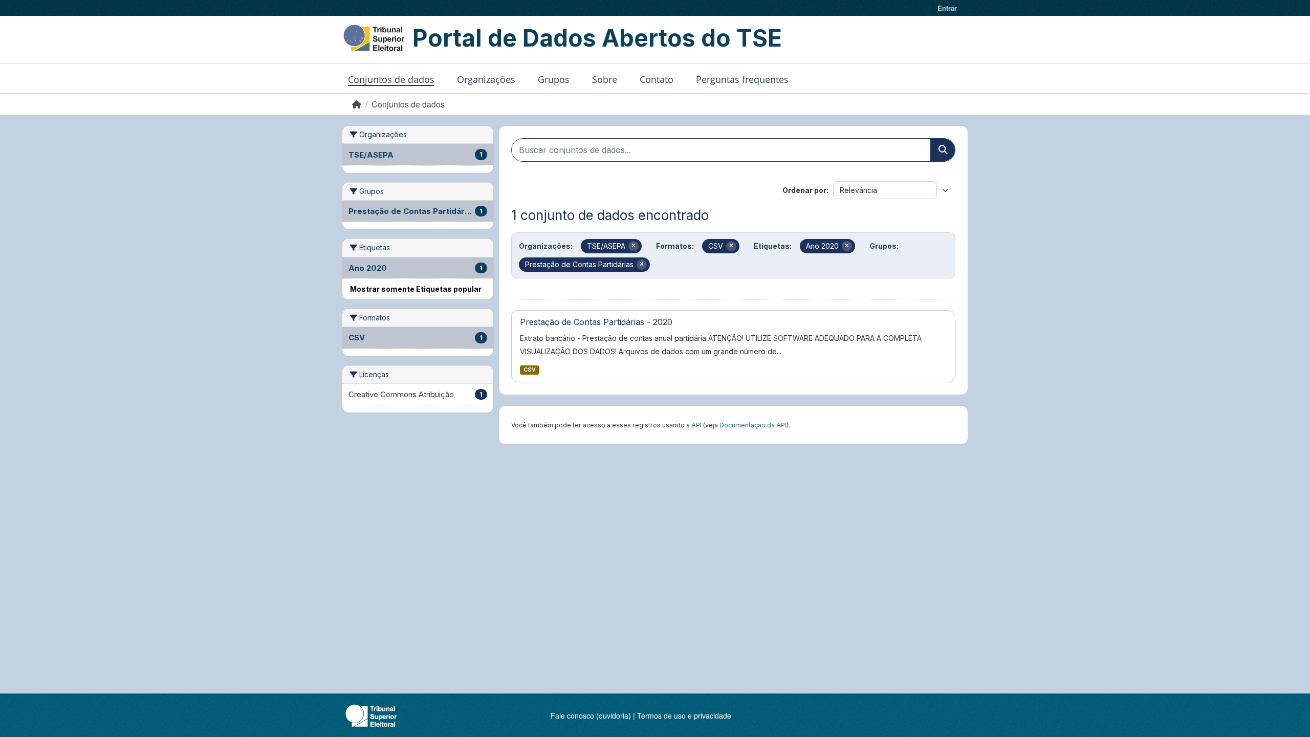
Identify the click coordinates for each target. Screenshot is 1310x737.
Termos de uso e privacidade (684, 715)
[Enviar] (942, 150)
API (696, 425)
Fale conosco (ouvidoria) (591, 715)
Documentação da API (753, 425)
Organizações (486, 79)
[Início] (356, 104)
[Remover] (633, 246)
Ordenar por (804, 190)
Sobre (604, 79)
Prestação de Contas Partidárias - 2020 (596, 322)
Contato (656, 79)
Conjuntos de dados (391, 79)
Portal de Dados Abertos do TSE (597, 38)
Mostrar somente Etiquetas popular (416, 289)
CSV (529, 369)
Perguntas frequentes (742, 79)
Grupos (554, 79)
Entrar (947, 8)
